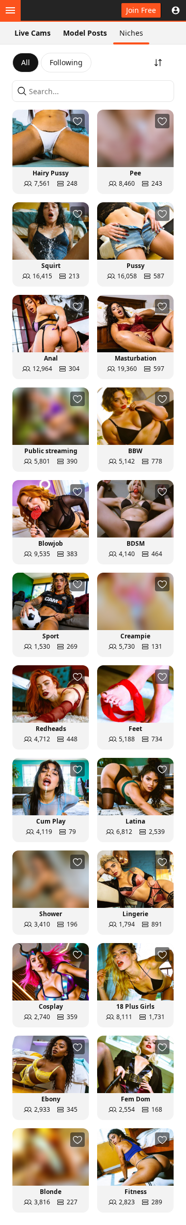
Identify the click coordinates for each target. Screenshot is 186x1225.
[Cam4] (56, 10)
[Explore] (10, 10)
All (25, 62)
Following (66, 62)
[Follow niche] (77, 121)
